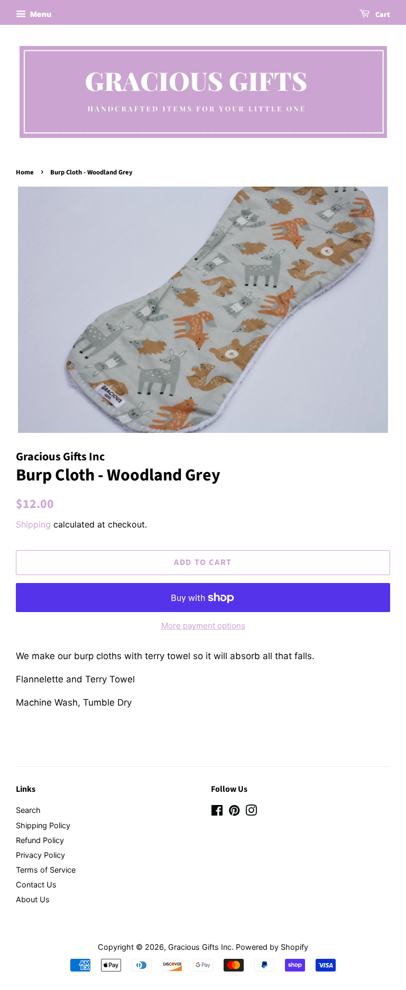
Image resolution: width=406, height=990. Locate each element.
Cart (382, 15)
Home (25, 172)
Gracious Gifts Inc (200, 946)
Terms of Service (46, 869)
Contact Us (36, 884)
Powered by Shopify (272, 946)
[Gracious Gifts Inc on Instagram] (251, 812)
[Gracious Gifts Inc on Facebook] (217, 812)
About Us (33, 899)
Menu (40, 14)
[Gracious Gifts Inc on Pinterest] (234, 812)
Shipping (33, 524)
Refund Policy (40, 840)
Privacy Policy (40, 854)
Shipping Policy (43, 825)
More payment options (203, 626)
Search (28, 810)
